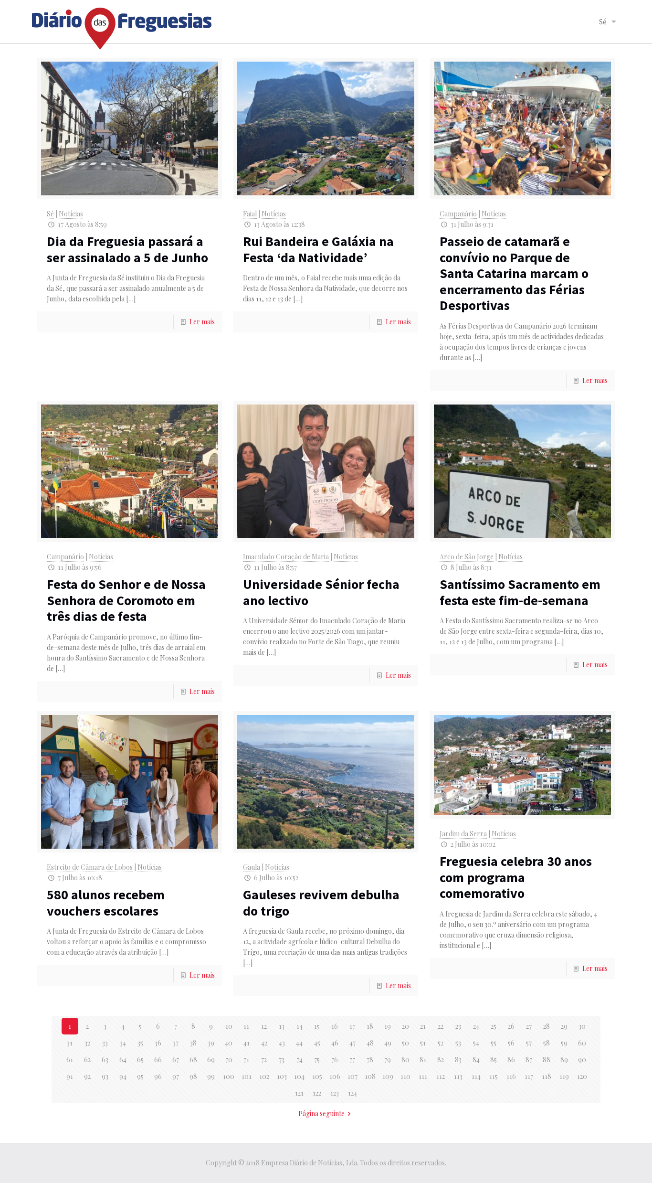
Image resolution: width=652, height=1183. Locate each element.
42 (264, 1042)
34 (123, 1042)
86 (511, 1059)
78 (370, 1059)
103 (282, 1076)
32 (87, 1042)
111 (423, 1076)
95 (140, 1076)
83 (458, 1059)
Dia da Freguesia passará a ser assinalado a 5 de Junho (127, 249)
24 (476, 1026)
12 (264, 1026)
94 (122, 1076)
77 (352, 1059)
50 (405, 1042)
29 (564, 1026)
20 (405, 1026)
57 (529, 1042)
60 (582, 1042)
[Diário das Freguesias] (122, 25)
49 (387, 1042)
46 (334, 1042)
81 (423, 1059)
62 (87, 1059)
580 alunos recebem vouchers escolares (106, 902)
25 (493, 1026)
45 (317, 1042)
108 (370, 1076)
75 (317, 1059)
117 (529, 1076)
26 (511, 1026)
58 (546, 1042)
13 (281, 1026)
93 (105, 1076)
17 (352, 1026)
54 (476, 1042)
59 (564, 1042)
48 (370, 1042)
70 (228, 1059)
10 (228, 1026)
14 (299, 1026)
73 (281, 1059)
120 (582, 1076)
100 (228, 1076)
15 (317, 1026)
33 (105, 1042)
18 (370, 1026)
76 (334, 1059)
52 (440, 1042)
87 (529, 1059)
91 (69, 1076)
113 (458, 1076)
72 (264, 1059)
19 (387, 1026)
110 (405, 1076)
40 (228, 1042)
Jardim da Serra (463, 833)
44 (299, 1042)
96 (158, 1076)
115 (493, 1076)
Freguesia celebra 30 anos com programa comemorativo (516, 877)
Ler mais (202, 321)
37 (176, 1042)
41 (246, 1042)
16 (334, 1026)
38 (193, 1042)
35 (140, 1042)
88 (546, 1059)
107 (352, 1076)
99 (211, 1076)
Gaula (251, 867)
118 (546, 1076)
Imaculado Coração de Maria (286, 556)
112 (440, 1076)
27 (529, 1026)
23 (458, 1026)
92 (87, 1076)
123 (334, 1093)
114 (476, 1076)
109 (387, 1076)
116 (511, 1076)
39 (211, 1042)
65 (140, 1059)
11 (246, 1026)
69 (211, 1059)
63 (105, 1059)
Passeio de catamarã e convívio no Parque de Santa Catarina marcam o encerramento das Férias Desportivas (514, 273)
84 (476, 1059)
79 (387, 1059)
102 (264, 1076)
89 (564, 1059)
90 (582, 1059)
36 (158, 1042)
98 (193, 1076)
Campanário (458, 213)
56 (511, 1042)
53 (458, 1042)
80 (405, 1059)
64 (122, 1059)
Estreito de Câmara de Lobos (90, 867)
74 (299, 1059)
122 (317, 1093)
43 (282, 1042)
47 (352, 1042)
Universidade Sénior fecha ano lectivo (321, 592)
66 (158, 1059)
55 (493, 1042)
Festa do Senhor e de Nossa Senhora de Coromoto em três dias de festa (126, 600)
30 (582, 1026)
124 (352, 1093)
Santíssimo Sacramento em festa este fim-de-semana (520, 592)
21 (423, 1026)
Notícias (71, 213)
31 (70, 1042)
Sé (50, 213)
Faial (250, 213)
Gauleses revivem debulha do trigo (321, 902)
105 (317, 1076)
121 (299, 1093)
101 (247, 1076)
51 (423, 1042)
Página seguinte (321, 1113)
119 (564, 1076)
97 (175, 1076)
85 (493, 1059)
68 (193, 1059)
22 (440, 1026)
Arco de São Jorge (467, 556)
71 (246, 1059)
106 (334, 1076)
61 (69, 1059)
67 (175, 1059)
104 (299, 1076)
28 (546, 1026)
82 (440, 1059)
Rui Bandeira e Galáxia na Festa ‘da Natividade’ (318, 249)
